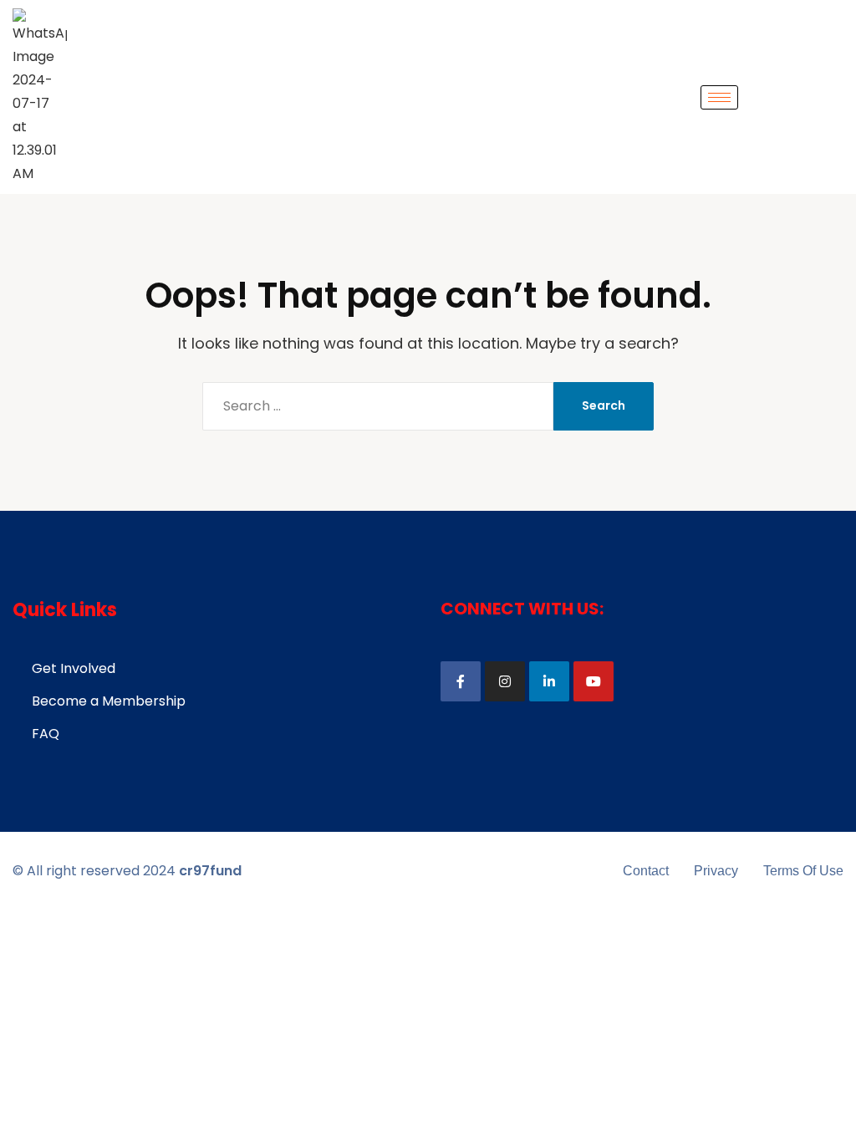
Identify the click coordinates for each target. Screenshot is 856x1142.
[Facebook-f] (461, 681)
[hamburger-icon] (719, 97)
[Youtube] (593, 681)
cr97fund (210, 870)
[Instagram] (505, 681)
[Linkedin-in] (549, 681)
